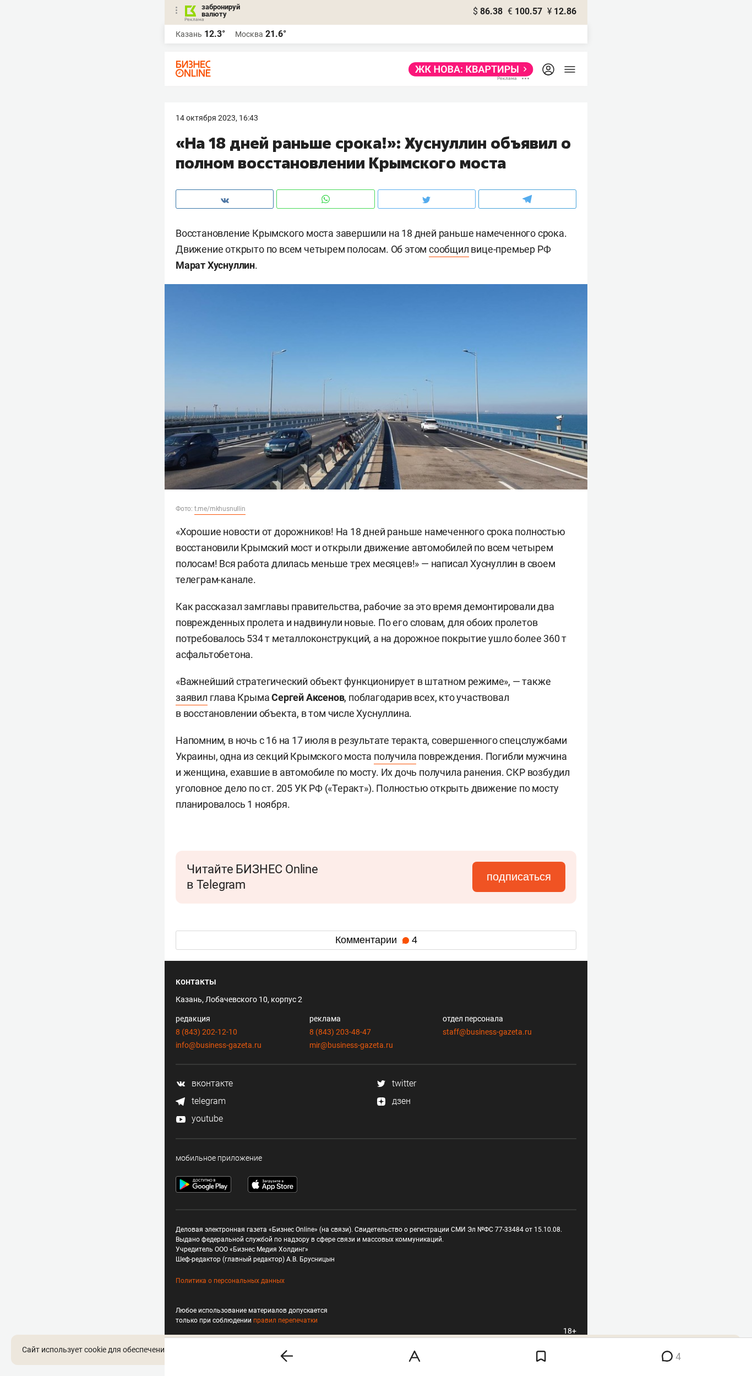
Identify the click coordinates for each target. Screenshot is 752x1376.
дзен (400, 1101)
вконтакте (211, 1083)
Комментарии (376, 939)
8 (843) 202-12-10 (206, 1031)
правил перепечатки (285, 1320)
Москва (249, 34)
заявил (192, 697)
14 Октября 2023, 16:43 (217, 117)
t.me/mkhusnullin (220, 509)
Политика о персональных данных (230, 1281)
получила (395, 756)
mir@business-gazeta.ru (351, 1045)
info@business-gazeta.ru (218, 1045)
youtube (206, 1118)
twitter (403, 1083)
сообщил (449, 249)
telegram (207, 1101)
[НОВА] (467, 69)
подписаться (519, 877)
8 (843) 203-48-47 (340, 1031)
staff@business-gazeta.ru (487, 1031)
